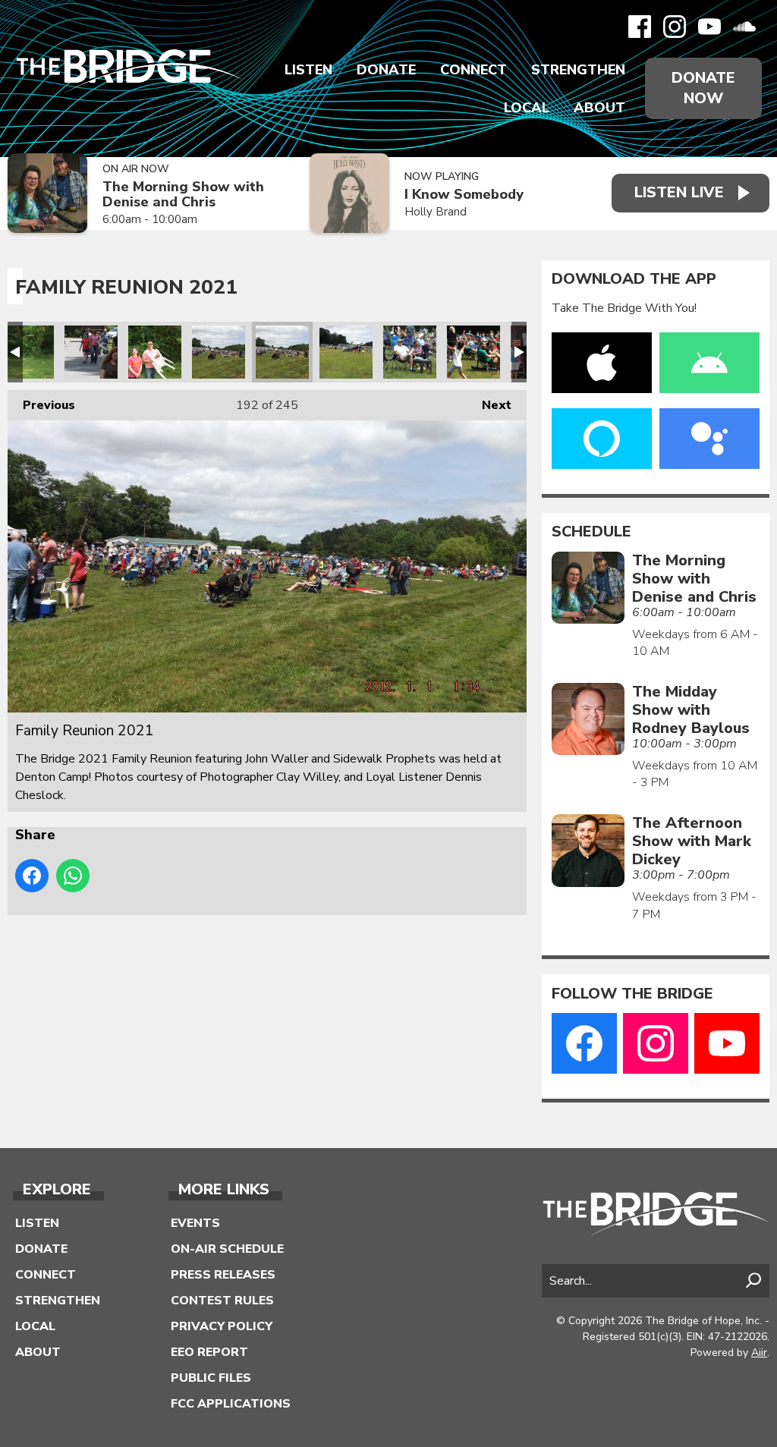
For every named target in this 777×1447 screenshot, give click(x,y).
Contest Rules (222, 1300)
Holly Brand (435, 212)
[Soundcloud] (744, 26)
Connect (473, 70)
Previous (41, 405)
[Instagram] (674, 26)
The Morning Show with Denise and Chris (183, 194)
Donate (386, 70)
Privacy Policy (221, 1326)
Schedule (591, 531)
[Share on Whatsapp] (73, 875)
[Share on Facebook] (32, 875)
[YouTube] (709, 26)
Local (526, 108)
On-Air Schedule (227, 1249)
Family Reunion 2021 (27, 352)
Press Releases (223, 1274)
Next (489, 405)
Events (195, 1223)
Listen (308, 70)
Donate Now (703, 88)
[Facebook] (639, 26)
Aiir (759, 1352)
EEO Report (209, 1352)
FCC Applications (231, 1403)
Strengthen (578, 70)
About (599, 108)
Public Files (211, 1378)
